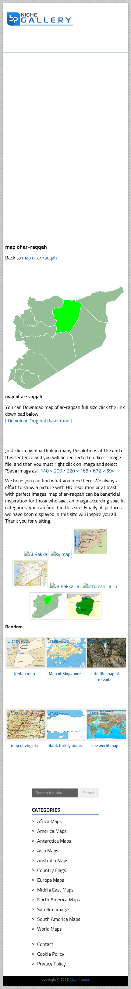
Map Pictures (80, 979)
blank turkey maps (65, 745)
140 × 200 (51, 471)
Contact (45, 944)
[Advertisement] (69, 42)
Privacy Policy (51, 964)
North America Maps (58, 900)
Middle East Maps (55, 890)
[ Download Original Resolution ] (38, 421)
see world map (105, 745)
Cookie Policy (50, 954)
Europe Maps (50, 880)
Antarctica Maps (54, 841)
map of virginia (24, 745)
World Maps (49, 929)
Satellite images (53, 909)
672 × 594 (104, 471)
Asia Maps (47, 851)
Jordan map (24, 673)
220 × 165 (77, 471)
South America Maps (58, 919)
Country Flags (51, 870)
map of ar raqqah (39, 258)
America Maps (51, 831)
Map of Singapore (65, 673)
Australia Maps (52, 860)
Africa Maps (49, 821)
